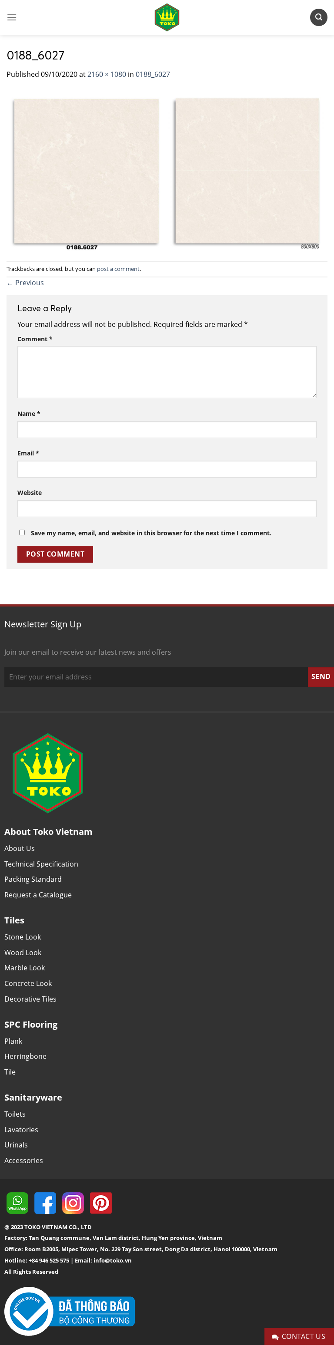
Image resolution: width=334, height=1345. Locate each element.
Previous (25, 282)
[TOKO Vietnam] (167, 17)
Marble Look (24, 967)
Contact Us (304, 1336)
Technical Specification (41, 864)
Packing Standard (33, 879)
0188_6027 (153, 74)
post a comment (118, 269)
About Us (19, 848)
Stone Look (22, 937)
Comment (35, 339)
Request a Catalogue (38, 895)
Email (28, 453)
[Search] (318, 17)
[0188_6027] (167, 170)
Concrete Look (28, 983)
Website (29, 492)
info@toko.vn (113, 1260)
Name (28, 413)
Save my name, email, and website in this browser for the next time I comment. (151, 533)
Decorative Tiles (30, 999)
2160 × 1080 (106, 74)
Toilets (15, 1114)
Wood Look (22, 952)
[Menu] (12, 17)
